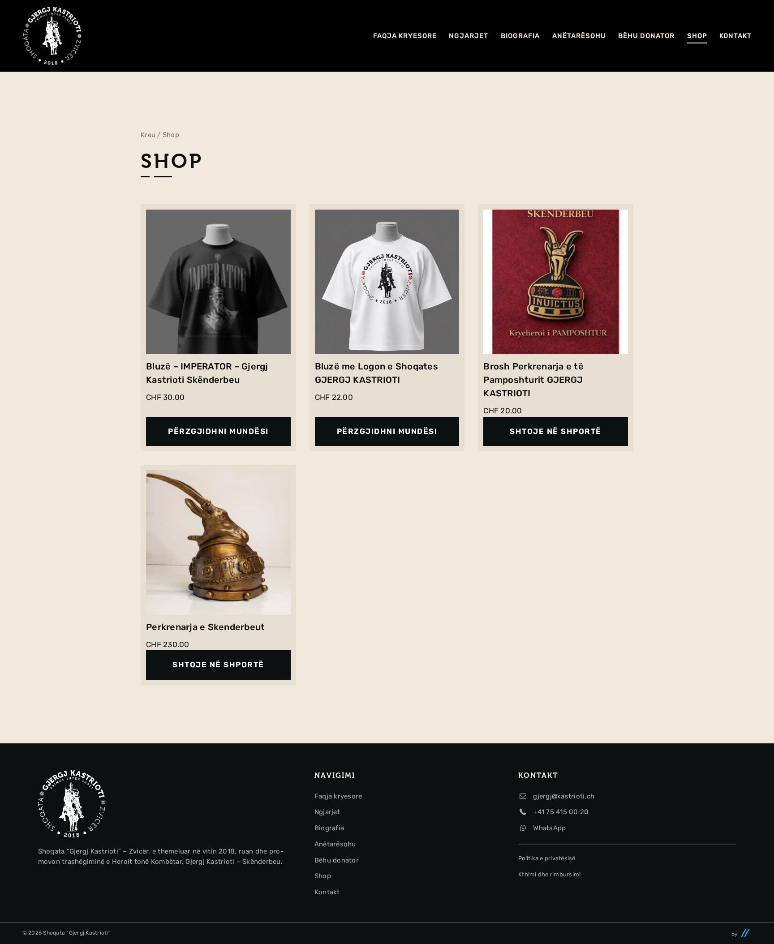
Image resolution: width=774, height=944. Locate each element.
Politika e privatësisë (547, 858)
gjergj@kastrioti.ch (562, 796)
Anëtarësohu (579, 36)
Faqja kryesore (405, 36)
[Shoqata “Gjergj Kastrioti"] (52, 36)
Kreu (148, 135)
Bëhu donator (646, 36)
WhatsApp (548, 828)
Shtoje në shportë (556, 431)
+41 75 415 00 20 (560, 812)
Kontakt (735, 36)
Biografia (520, 36)
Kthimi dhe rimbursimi (549, 874)
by (735, 934)
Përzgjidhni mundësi (218, 431)
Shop (697, 36)
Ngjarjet (468, 36)
